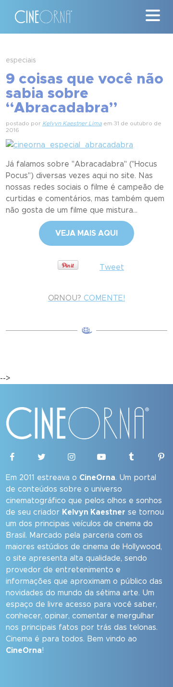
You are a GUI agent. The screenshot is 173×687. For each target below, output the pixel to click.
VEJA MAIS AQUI (86, 233)
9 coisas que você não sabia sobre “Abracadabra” (84, 93)
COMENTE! (86, 298)
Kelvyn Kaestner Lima (72, 123)
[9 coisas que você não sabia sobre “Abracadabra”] (69, 143)
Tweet (111, 267)
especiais (21, 60)
